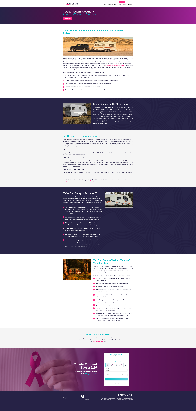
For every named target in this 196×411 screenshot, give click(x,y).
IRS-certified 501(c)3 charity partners (115, 65)
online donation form (97, 341)
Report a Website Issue (129, 407)
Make (106, 372)
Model (118, 372)
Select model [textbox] (120, 374)
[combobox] (116, 370)
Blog (63, 400)
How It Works (117, 4)
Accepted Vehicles (108, 4)
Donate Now (122, 2)
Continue (116, 378)
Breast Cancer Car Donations (105, 60)
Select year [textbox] (108, 370)
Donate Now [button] (67, 18)
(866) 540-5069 (130, 2)
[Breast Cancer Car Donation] (70, 3)
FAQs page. (93, 181)
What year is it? (107, 368)
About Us (124, 4)
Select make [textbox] (108, 374)
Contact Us (131, 4)
